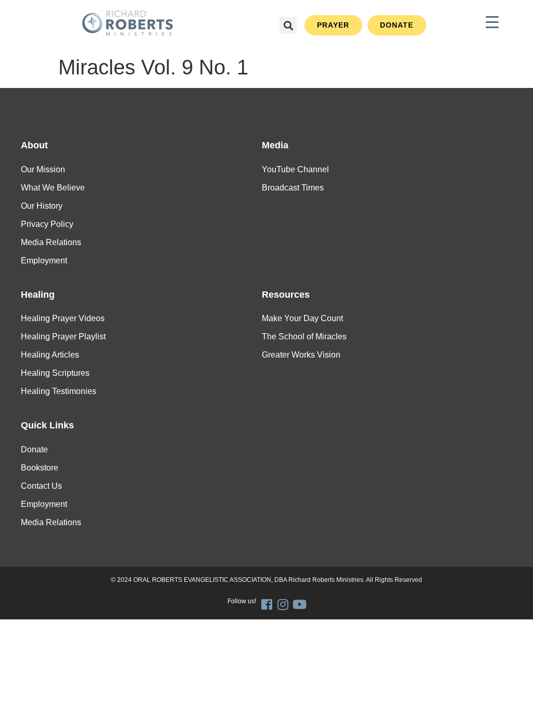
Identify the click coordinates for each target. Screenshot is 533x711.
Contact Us (41, 485)
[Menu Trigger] (492, 22)
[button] (288, 25)
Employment (44, 260)
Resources (286, 294)
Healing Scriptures (55, 373)
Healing (38, 294)
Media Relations (51, 242)
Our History (41, 205)
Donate (34, 449)
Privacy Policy (47, 224)
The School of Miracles (304, 336)
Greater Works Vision (301, 354)
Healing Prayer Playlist (63, 336)
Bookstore (39, 467)
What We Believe (53, 187)
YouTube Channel (295, 169)
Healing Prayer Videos (63, 318)
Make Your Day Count (302, 318)
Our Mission (43, 169)
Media (275, 145)
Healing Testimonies (58, 391)
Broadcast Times (293, 187)
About (34, 145)
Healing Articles (50, 354)
